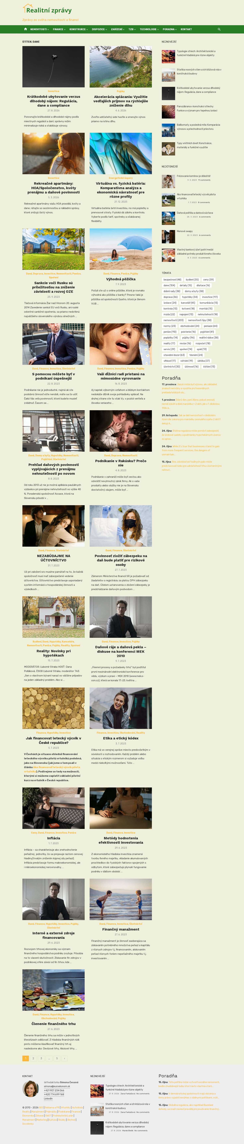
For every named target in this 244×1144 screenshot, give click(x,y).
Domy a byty (42, 455)
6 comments (205, 217)
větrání (186, 361)
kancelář (188, 302)
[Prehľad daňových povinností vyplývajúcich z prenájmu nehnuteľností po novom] (53, 431)
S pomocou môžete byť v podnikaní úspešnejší (53, 376)
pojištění (207, 332)
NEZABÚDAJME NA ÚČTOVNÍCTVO (53, 558)
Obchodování (127, 732)
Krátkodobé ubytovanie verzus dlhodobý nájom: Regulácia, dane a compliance (53, 100)
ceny (208, 279)
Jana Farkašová (127, 1093)
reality (169, 343)
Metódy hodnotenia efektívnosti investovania (121, 840)
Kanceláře (68, 641)
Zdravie (40, 1115)
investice (210, 297)
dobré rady (172, 291)
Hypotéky (56, 455)
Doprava (38, 273)
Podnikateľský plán (63, 1115)
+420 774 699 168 (54, 1094)
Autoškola (77, 1107)
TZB (130, 29)
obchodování (189, 326)
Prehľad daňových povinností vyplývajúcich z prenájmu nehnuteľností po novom (53, 469)
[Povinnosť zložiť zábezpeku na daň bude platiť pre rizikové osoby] (121, 526)
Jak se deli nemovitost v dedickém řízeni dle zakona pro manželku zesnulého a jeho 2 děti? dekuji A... (191, 419)
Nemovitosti (38, 29)
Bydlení (37, 641)
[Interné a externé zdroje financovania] (53, 899)
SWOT (48, 1115)
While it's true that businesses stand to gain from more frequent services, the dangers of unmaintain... (191, 450)
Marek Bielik (127, 1130)
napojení (186, 314)
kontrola (170, 308)
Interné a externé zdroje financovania (53, 935)
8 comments (204, 202)
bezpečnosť (172, 279)
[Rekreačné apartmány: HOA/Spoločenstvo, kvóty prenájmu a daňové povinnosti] (53, 153)
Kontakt (186, 29)
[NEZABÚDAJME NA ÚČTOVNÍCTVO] (53, 526)
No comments (142, 1093)
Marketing (42, 1119)
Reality (65, 645)
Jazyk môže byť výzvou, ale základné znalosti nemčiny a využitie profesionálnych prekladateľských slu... (189, 388)
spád (202, 349)
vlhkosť (170, 361)
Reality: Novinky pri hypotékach (54, 653)
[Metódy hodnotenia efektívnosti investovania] (121, 808)
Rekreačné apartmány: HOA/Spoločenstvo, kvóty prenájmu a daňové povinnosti (54, 187)
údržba (204, 361)
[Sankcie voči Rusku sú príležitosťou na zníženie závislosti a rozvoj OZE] (53, 249)
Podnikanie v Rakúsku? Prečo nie (120, 463)
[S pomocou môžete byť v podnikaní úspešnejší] (53, 344)
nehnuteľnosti (208, 314)
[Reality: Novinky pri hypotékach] (53, 617)
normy (170, 326)
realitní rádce (208, 337)
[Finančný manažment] (121, 899)
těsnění (196, 355)
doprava (171, 297)
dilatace (203, 285)
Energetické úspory (121, 178)
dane (169, 285)
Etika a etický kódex (120, 738)
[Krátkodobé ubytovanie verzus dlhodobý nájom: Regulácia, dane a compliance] (53, 67)
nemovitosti (174, 320)
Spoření (53, 277)
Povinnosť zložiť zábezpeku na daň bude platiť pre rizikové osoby (121, 560)
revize (185, 343)
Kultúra (53, 1119)
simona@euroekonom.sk (57, 1086)
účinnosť (192, 366)
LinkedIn (48, 1098)
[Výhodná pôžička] (121, 249)
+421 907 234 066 (54, 1090)
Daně (29, 273)
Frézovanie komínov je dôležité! (193, 176)
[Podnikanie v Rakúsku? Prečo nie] (121, 431)
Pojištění (46, 459)
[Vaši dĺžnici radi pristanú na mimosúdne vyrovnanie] (121, 344)
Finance (58, 29)
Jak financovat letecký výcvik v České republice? (53, 740)
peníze (170, 332)
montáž (205, 308)
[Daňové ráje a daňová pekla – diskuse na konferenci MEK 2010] (121, 617)
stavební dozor (174, 355)
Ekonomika (28, 1115)
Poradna (168, 29)
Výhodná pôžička (120, 279)
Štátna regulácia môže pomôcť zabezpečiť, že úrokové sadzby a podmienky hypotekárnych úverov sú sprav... (191, 434)
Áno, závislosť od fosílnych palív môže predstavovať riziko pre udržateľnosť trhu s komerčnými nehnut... (192, 465)
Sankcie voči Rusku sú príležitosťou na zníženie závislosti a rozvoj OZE (53, 287)
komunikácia (209, 302)
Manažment (38, 1111)
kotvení (188, 308)
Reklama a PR (52, 1107)
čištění (209, 366)
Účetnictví (68, 368)
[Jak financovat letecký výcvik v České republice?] (53, 708)
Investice (53, 91)
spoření (186, 349)
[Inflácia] (53, 808)
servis (169, 349)
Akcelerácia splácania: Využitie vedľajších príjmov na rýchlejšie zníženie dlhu (120, 101)
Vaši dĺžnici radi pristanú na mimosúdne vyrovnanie (121, 376)
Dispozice (98, 29)
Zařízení (116, 29)
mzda (169, 314)
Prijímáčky (51, 1111)
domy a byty (194, 291)
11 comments (204, 180)
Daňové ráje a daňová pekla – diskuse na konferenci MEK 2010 (120, 651)
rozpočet (203, 343)
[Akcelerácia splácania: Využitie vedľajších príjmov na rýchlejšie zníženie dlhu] (121, 67)
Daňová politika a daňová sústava (195, 212)
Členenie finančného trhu (54, 1024)
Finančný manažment (120, 929)
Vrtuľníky (66, 1107)
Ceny (34, 832)
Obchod (71, 1119)
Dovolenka (28, 1123)
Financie (76, 1111)
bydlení (192, 279)
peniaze (210, 326)
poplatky (171, 337)
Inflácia (53, 838)
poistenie (188, 332)
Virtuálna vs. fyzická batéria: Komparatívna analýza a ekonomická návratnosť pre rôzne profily (121, 190)
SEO (41, 1107)
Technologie (148, 29)
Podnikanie (64, 1111)
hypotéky (190, 297)
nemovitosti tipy (199, 320)
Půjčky (121, 91)
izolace (170, 302)
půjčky (188, 337)
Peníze (76, 273)
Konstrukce (78, 29)
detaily (186, 285)
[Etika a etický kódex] (121, 708)
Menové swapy (185, 231)
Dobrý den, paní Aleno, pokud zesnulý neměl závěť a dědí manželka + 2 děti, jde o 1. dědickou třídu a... (191, 403)
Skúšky (62, 1119)
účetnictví (172, 366)
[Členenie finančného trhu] (53, 990)
